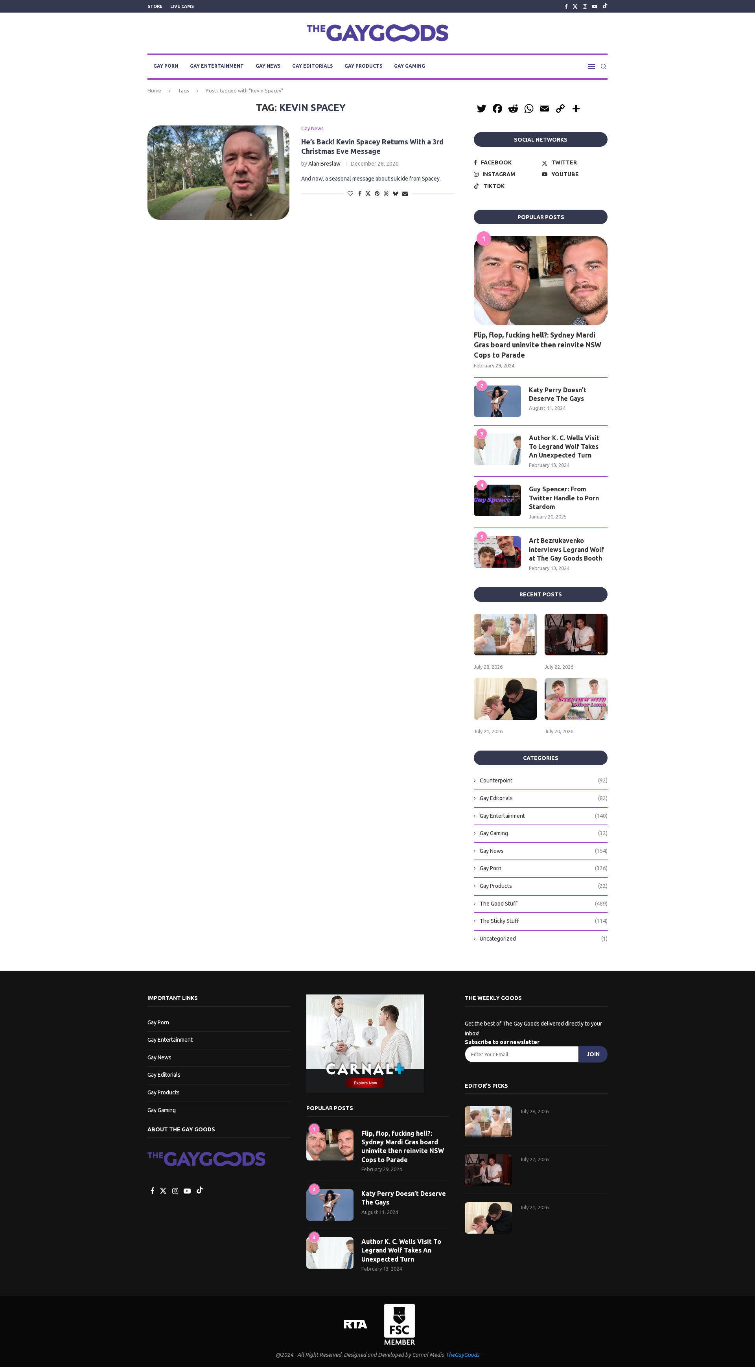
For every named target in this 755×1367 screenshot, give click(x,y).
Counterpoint (544, 780)
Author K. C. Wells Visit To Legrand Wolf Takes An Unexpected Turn (564, 446)
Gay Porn (165, 65)
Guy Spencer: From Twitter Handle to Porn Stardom (564, 497)
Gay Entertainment (217, 65)
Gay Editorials (312, 65)
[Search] (604, 66)
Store (154, 6)
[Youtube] (594, 6)
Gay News (268, 65)
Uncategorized (544, 938)
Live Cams (182, 6)
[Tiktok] (605, 6)
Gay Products (363, 65)
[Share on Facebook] (359, 193)
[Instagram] (585, 6)
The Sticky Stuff (544, 921)
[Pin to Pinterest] (377, 193)
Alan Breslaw (324, 163)
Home (154, 90)
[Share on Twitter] (368, 193)
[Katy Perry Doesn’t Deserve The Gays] (497, 401)
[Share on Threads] (386, 193)
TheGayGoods (462, 1355)
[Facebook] (566, 6)
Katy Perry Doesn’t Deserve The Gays (557, 394)
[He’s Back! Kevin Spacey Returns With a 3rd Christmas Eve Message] (218, 172)
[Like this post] (350, 193)
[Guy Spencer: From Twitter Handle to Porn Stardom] (497, 500)
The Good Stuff (544, 903)
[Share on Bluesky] (395, 193)
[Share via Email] (405, 193)
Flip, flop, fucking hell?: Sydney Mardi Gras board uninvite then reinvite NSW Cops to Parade (537, 344)
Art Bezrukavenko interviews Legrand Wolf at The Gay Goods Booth (566, 549)
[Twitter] (575, 6)
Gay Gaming (409, 65)
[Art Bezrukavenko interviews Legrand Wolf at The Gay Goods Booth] (497, 552)
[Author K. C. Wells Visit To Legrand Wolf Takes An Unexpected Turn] (497, 449)
